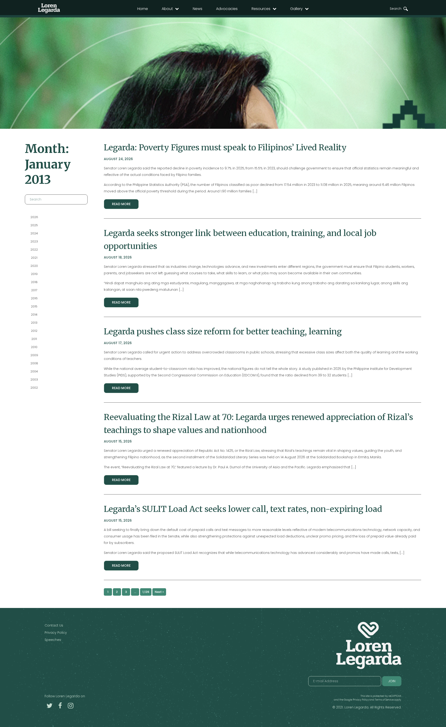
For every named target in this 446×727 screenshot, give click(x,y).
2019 (34, 274)
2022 (34, 249)
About (167, 8)
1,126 (145, 592)
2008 (34, 363)
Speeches (53, 639)
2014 (34, 314)
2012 (34, 331)
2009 (34, 355)
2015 (34, 306)
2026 (34, 217)
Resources (261, 8)
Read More (121, 204)
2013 (34, 322)
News (197, 8)
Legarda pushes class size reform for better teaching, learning (223, 331)
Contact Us (54, 625)
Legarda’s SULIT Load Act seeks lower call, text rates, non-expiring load (243, 509)
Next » (159, 592)
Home (142, 8)
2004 (34, 371)
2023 (34, 241)
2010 (34, 347)
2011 (34, 339)
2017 (34, 290)
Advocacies (227, 8)
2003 (34, 379)
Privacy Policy (56, 632)
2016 (34, 298)
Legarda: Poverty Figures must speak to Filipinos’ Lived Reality (225, 147)
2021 (34, 257)
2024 (34, 233)
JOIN (391, 681)
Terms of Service (384, 699)
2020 (34, 266)
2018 (34, 282)
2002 (34, 387)
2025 (34, 225)
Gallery (296, 8)
